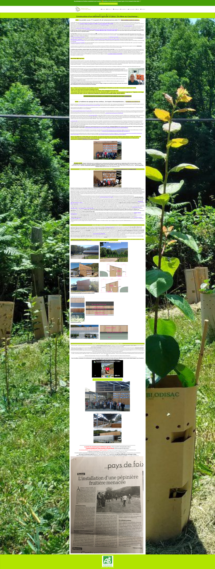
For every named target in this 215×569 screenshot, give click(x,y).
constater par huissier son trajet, (106, 197)
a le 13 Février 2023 (116, 345)
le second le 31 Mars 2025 (112, 30)
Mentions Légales (104, 567)
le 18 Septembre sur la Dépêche (132, 452)
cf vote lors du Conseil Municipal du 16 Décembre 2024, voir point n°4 (115, 131)
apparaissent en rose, (105, 24)
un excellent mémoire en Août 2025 (115, 53)
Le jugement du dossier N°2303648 (77, 42)
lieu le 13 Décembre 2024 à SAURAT (106, 23)
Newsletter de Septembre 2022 (112, 166)
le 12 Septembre (141, 202)
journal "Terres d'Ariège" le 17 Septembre (104, 454)
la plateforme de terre (115, 350)
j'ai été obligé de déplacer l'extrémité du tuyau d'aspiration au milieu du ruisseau (107, 198)
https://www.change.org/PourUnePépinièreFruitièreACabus (122, 450)
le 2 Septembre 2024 (93, 115)
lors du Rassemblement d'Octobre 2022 (78, 190)
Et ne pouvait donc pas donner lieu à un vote (94, 127)
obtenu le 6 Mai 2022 (110, 227)
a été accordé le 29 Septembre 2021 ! (121, 447)
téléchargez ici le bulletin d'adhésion (91, 139)
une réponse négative (128, 25)
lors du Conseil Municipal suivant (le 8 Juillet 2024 (81, 110)
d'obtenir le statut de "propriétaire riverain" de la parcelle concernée (129, 204)
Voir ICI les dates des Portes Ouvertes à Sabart (108, 3)
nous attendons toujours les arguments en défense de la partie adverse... (112, 134)
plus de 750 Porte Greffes (136, 350)
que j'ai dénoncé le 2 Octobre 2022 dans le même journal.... (120, 165)
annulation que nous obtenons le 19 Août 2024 (114, 113)
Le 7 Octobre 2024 (74, 120)
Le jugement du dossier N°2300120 (77, 40)
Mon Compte (111, 567)
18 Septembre (75, 203)
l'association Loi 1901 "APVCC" (84, 138)
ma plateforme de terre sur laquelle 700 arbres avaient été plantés (106, 39)
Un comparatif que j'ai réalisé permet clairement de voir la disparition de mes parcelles (101, 29)
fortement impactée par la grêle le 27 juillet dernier (82, 240)
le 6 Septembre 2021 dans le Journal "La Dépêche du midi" (113, 451)
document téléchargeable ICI (102, 231)
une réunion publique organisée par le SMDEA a (88, 23)
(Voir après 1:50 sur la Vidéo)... (91, 190)
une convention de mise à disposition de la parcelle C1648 (89, 105)
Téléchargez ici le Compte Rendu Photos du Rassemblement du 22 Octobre (107, 379)
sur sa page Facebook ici (133, 455)
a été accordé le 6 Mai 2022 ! (121, 448)
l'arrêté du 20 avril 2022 (113, 37)
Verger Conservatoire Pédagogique (117, 192)
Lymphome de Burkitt (87, 68)
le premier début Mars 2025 (100, 30)
